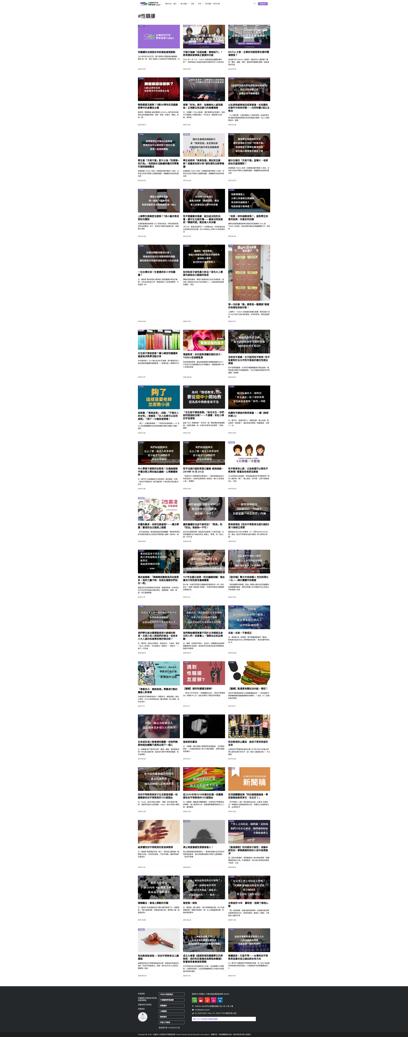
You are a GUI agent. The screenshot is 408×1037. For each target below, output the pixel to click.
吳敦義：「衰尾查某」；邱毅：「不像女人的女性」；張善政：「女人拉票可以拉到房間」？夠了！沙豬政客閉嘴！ (158, 415)
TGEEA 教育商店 (166, 994)
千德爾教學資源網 (167, 1000)
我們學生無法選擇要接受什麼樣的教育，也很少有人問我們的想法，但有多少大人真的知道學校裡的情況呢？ (158, 635)
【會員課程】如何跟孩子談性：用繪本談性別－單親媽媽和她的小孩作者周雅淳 (248, 850)
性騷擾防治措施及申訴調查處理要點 (156, 52)
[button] (178, 3)
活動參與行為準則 (145, 1005)
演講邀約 (163, 1005)
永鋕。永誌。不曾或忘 (240, 632)
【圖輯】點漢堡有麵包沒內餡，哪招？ (248, 688)
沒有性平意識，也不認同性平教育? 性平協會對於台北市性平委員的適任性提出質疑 (249, 360)
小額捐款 (163, 1011)
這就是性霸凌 (190, 741)
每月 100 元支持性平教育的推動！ (206, 1019)
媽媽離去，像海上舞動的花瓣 (153, 903)
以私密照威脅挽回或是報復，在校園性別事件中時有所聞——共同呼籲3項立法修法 (248, 107)
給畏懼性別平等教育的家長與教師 (155, 847)
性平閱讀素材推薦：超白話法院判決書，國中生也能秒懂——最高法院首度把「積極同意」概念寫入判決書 (203, 219)
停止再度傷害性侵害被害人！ (198, 847)
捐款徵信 (163, 1017)
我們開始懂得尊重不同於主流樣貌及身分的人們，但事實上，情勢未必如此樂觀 (203, 635)
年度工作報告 (165, 1022)
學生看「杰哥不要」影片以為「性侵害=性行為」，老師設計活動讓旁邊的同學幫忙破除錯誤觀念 (158, 163)
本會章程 (141, 994)
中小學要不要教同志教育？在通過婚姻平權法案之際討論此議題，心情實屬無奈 (158, 471)
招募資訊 (141, 1009)
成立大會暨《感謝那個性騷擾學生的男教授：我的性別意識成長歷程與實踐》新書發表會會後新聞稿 (203, 958)
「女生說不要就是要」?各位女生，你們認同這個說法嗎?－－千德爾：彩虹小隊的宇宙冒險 (203, 415)
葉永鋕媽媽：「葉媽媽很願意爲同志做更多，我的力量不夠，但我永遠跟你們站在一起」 (158, 580)
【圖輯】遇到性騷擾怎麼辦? (197, 688)
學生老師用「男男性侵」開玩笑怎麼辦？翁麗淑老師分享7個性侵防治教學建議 (203, 163)
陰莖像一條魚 (190, 903)
